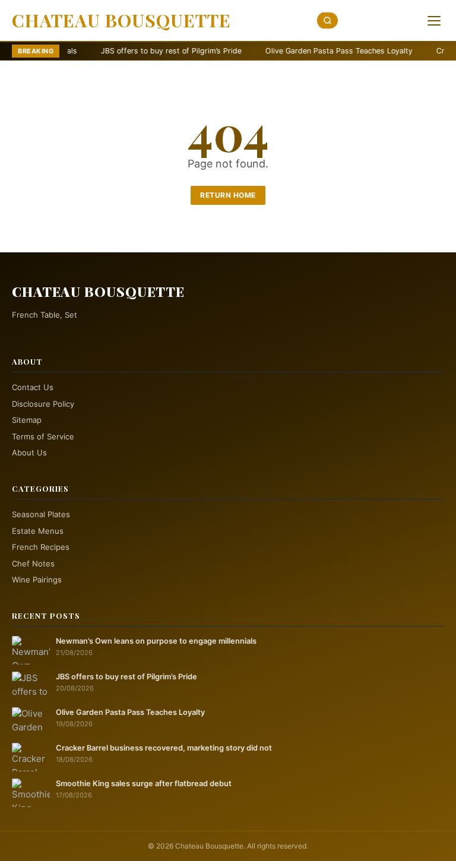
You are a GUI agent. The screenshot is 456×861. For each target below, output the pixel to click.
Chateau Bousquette (121, 20)
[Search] (327, 20)
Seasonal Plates (41, 514)
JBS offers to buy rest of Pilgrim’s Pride (132, 50)
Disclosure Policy (43, 404)
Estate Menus (38, 531)
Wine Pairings (37, 579)
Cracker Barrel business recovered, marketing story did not (164, 747)
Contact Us (32, 387)
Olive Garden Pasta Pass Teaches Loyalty (299, 50)
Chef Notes (33, 563)
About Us (29, 452)
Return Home (228, 195)
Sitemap (27, 420)
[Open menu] (434, 20)
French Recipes (40, 547)
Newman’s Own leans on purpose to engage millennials (156, 641)
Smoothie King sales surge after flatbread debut (144, 783)
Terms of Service (43, 436)
